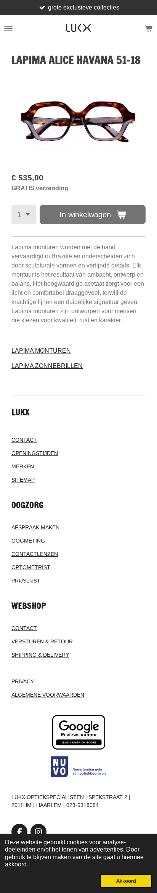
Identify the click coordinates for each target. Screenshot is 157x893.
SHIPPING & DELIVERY (40, 655)
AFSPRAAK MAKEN (35, 527)
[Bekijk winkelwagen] (148, 28)
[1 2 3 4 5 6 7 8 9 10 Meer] (23, 214)
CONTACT (24, 440)
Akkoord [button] (126, 881)
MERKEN (22, 466)
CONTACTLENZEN (34, 554)
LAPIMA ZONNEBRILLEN (47, 366)
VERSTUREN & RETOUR (42, 641)
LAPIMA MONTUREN (41, 350)
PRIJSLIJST (25, 581)
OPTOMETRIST (30, 567)
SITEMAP (23, 480)
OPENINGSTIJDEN (34, 453)
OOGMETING (28, 541)
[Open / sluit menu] (8, 28)
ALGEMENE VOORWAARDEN (47, 695)
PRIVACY (22, 681)
